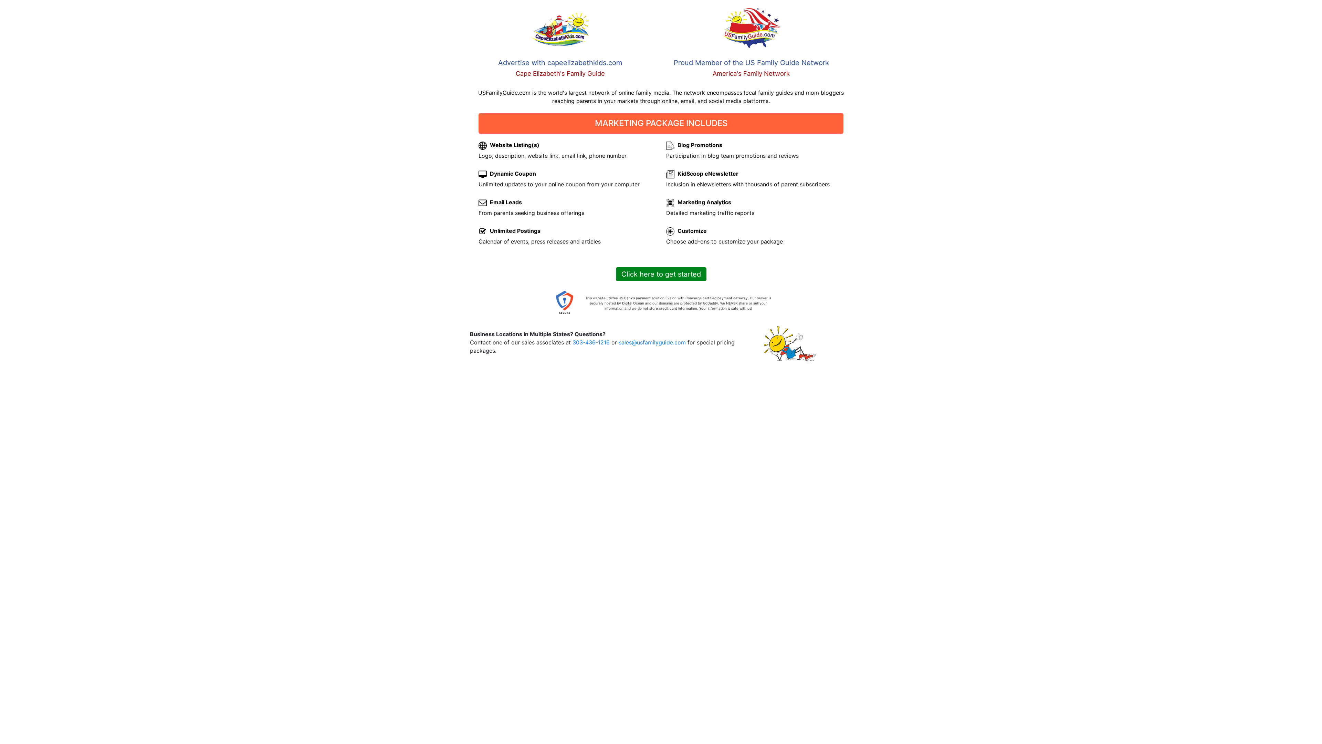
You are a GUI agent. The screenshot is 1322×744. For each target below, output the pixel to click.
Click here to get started (661, 274)
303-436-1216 (591, 342)
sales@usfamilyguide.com (652, 342)
